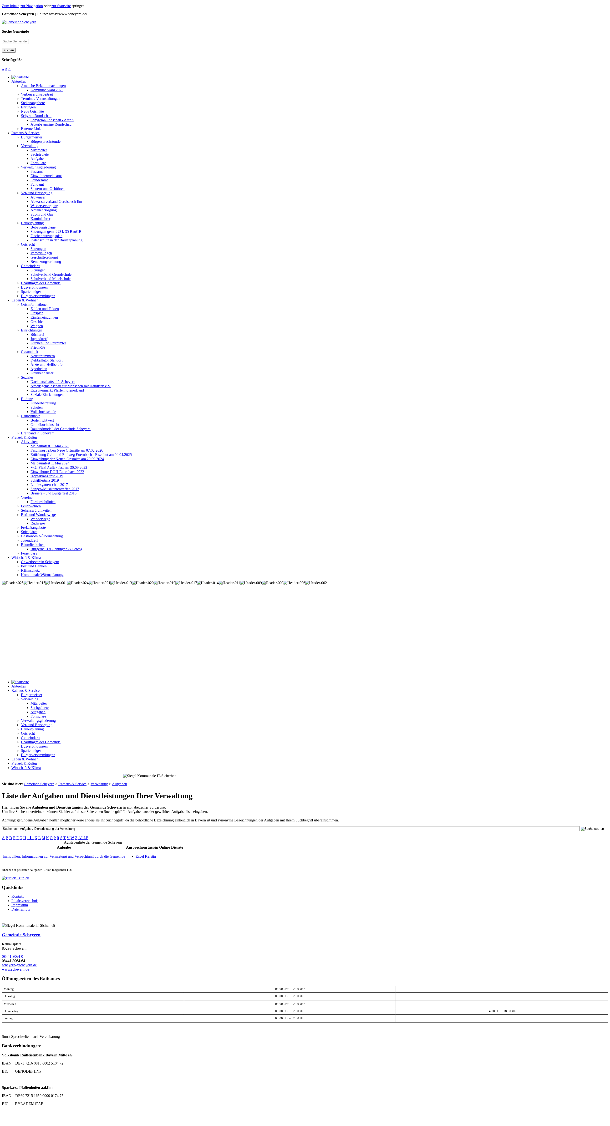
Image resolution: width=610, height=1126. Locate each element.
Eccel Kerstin (146, 856)
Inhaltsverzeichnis (24, 901)
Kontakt (17, 896)
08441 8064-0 (12, 956)
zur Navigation (31, 6)
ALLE (83, 838)
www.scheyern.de (15, 969)
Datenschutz (20, 909)
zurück (22, 878)
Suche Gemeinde (15, 31)
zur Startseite (61, 6)
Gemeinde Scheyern (21, 934)
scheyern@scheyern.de (19, 965)
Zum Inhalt (10, 6)
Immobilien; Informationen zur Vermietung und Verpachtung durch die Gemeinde (64, 856)
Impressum (19, 905)
